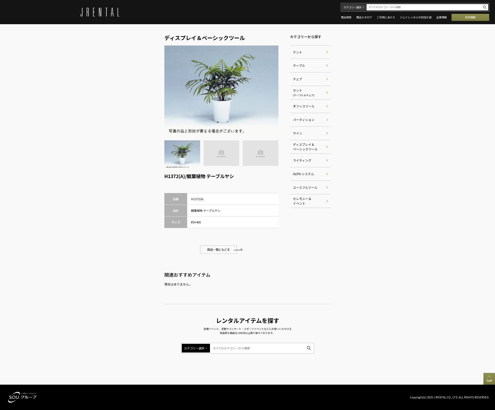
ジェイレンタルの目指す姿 (416, 17)
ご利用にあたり (386, 17)
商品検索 (346, 17)
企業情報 (441, 17)
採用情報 (470, 17)
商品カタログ (364, 17)
